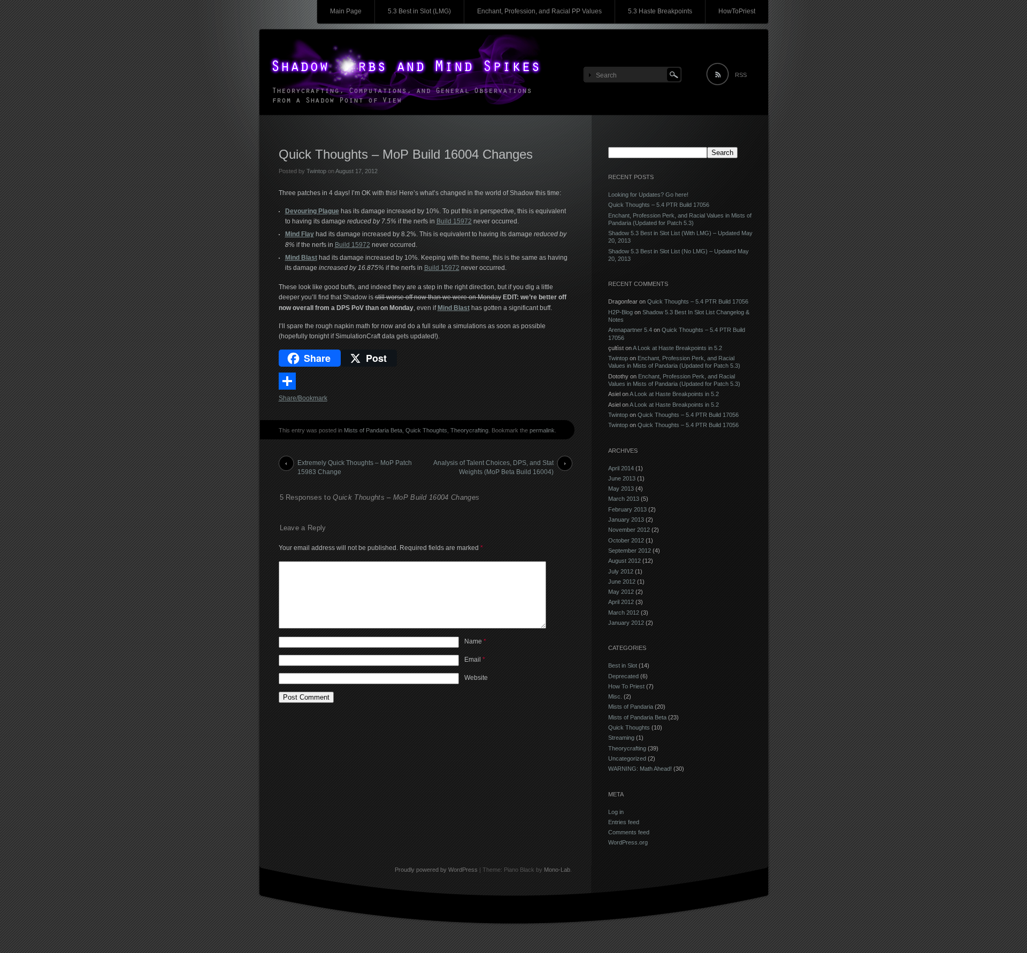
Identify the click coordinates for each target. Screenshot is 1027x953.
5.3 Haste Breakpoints (660, 11)
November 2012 (629, 529)
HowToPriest (736, 11)
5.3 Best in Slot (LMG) (419, 11)
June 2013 (621, 478)
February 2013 (627, 509)
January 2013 (626, 519)
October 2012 (626, 540)
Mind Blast (301, 257)
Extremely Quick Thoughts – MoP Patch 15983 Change (354, 465)
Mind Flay (299, 234)
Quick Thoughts (426, 430)
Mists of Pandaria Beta (373, 430)
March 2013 (623, 498)
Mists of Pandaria (630, 706)
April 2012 (621, 602)
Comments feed (628, 832)
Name (475, 641)
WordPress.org (628, 842)
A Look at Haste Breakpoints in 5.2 (677, 348)
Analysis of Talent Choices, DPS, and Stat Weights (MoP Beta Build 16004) (493, 465)
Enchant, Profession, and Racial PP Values (539, 11)
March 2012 (623, 612)
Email (474, 659)
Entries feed (623, 822)
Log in (616, 812)
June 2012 (621, 581)
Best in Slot (622, 665)
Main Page (346, 11)
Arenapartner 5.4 (630, 330)
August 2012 (624, 560)
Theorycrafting (469, 430)
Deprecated (623, 676)
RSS (741, 75)
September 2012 (629, 550)
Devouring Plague (312, 211)
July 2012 (620, 571)
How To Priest (626, 686)
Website (476, 677)
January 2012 (626, 622)
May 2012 (621, 591)
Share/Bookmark (303, 398)
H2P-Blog (620, 312)
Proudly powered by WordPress (436, 869)
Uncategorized (627, 758)
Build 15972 (454, 221)
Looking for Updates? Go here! (648, 194)
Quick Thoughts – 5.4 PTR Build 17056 (658, 205)
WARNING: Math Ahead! (640, 768)
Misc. (615, 696)
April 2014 (621, 468)
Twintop (316, 171)
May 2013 (621, 488)
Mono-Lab (557, 869)
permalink (542, 430)
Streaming (621, 737)
